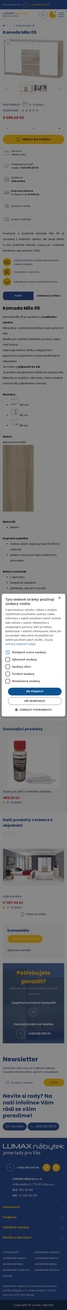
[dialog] (33, 655)
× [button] (59, 598)
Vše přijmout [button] (35, 691)
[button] (33, 710)
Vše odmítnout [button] (34, 701)
